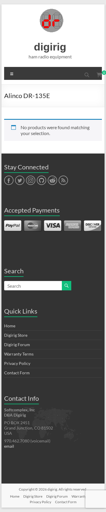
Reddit (52, 180)
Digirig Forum (17, 344)
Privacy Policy (17, 363)
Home (9, 325)
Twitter (19, 180)
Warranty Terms (19, 353)
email (9, 446)
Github (41, 180)
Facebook (8, 180)
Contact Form (17, 372)
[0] (99, 75)
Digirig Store (15, 335)
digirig (50, 47)
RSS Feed (63, 180)
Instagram (30, 180)
